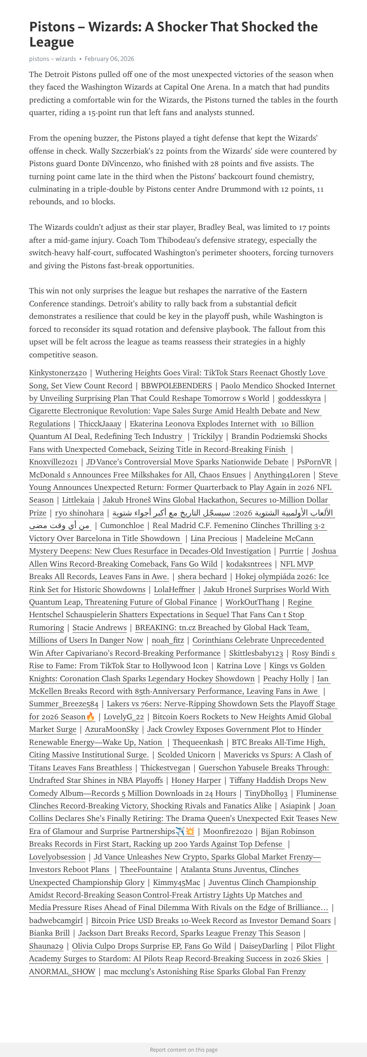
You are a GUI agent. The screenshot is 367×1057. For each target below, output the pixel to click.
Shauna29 (46, 946)
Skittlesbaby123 (256, 653)
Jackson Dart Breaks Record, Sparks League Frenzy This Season (189, 933)
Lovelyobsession (57, 857)
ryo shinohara (79, 513)
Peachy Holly (286, 678)
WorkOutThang (252, 602)
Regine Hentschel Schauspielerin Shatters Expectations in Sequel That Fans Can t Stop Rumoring (171, 614)
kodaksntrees (249, 564)
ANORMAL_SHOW (62, 971)
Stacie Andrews (100, 627)
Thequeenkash (198, 742)
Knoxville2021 (53, 462)
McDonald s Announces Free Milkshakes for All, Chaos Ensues (137, 475)
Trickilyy (208, 436)
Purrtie (291, 551)
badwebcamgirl (56, 920)
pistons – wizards (52, 59)
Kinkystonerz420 (58, 373)
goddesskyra (299, 398)
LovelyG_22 (124, 717)
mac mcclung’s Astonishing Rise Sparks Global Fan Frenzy (205, 971)
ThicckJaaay (100, 424)
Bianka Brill (49, 933)
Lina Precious (214, 538)
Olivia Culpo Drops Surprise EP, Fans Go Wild (151, 946)
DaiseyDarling (263, 946)
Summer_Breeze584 (63, 704)
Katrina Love (239, 665)
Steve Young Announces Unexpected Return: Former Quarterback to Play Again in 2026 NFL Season (184, 487)
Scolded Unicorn (186, 755)
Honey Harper (196, 780)
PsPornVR (314, 462)
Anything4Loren (282, 475)
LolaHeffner (174, 589)
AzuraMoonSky (112, 729)
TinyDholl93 (266, 793)
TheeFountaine (146, 869)
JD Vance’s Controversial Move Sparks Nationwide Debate (187, 462)
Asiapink (295, 806)
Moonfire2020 (227, 831)
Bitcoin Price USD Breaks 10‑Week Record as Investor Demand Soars (211, 920)
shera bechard (202, 576)
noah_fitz (168, 640)
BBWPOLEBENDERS (176, 386)
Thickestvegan (165, 768)
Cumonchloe (122, 525)
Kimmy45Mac (176, 882)
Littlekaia (78, 500)
